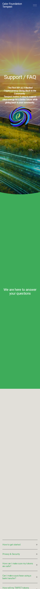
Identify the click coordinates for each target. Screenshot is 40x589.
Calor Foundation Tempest (12, 5)
